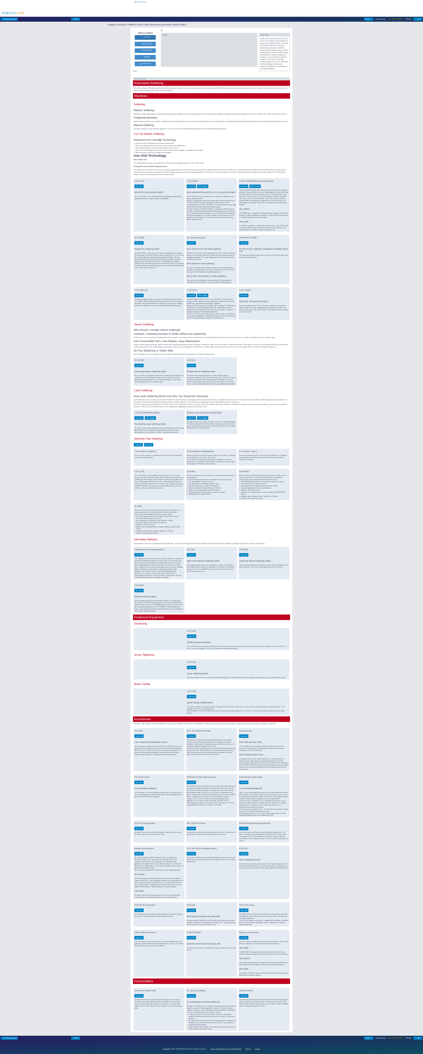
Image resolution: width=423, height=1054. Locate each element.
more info (139, 186)
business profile (146, 43)
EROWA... (408, 19)
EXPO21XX (122, 25)
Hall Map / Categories (10, 19)
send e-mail (146, 63)
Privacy (248, 1049)
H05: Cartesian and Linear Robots (158, 25)
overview (146, 37)
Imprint (257, 1049)
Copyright (166, 1049)
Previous (368, 19)
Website (146, 57)
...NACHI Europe (380, 19)
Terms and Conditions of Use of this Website (225, 1049)
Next (418, 19)
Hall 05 (76, 19)
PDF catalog (202, 186)
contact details (146, 50)
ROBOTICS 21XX (136, 25)
